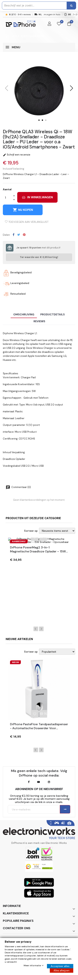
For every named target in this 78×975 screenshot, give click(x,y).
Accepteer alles (60, 966)
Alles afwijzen (61, 970)
